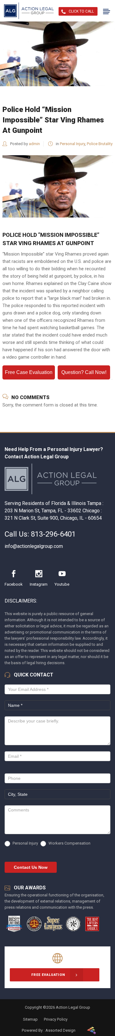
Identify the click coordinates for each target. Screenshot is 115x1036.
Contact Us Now (31, 867)
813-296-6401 (53, 534)
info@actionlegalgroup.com (34, 546)
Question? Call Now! (83, 372)
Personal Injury (72, 143)
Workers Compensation (69, 843)
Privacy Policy (55, 1019)
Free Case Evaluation (28, 372)
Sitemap (30, 1019)
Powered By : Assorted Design (48, 1030)
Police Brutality (100, 143)
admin (34, 143)
